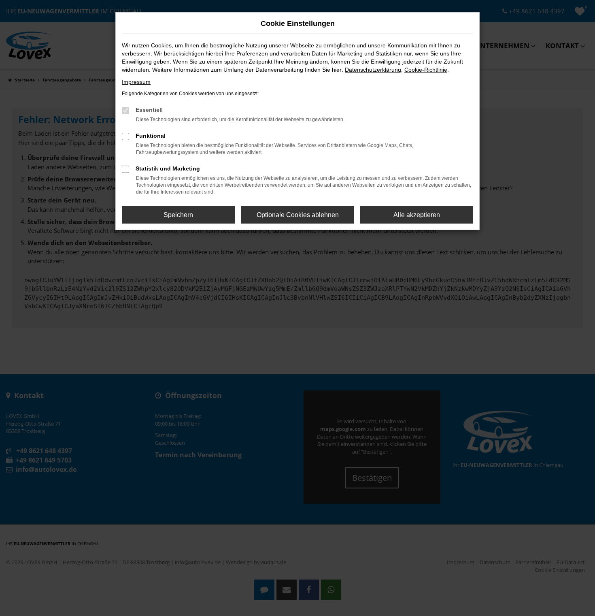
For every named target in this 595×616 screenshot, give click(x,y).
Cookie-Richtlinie (425, 69)
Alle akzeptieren (416, 214)
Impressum (136, 82)
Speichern (178, 214)
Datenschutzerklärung (373, 69)
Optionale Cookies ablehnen (298, 214)
